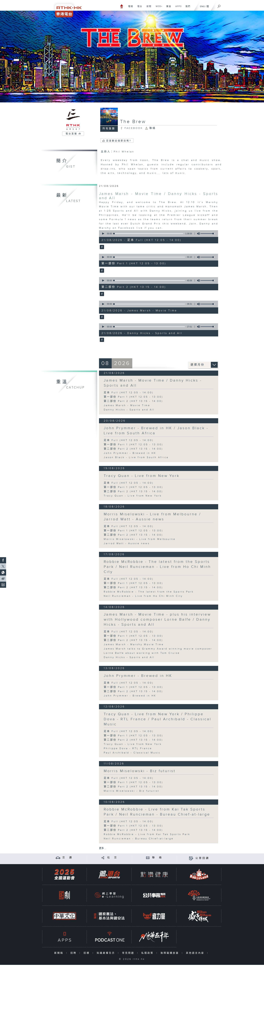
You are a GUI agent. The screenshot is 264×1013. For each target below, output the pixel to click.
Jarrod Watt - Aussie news (127, 543)
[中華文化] (64, 916)
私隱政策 (148, 953)
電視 (129, 8)
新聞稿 (59, 953)
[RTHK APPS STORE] (64, 936)
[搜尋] (219, 5)
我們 (186, 8)
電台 (138, 8)
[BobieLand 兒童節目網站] (199, 874)
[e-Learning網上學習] (109, 895)
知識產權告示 (106, 953)
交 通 (67, 857)
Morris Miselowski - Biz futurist (140, 771)
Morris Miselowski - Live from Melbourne (140, 539)
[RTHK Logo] (66, 8)
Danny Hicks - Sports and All (129, 409)
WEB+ (157, 8)
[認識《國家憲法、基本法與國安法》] (109, 916)
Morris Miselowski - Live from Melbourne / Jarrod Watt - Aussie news (152, 516)
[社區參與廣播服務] (199, 895)
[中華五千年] (154, 936)
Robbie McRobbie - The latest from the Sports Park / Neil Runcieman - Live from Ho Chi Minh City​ (157, 567)
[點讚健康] (154, 874)
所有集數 (109, 128)
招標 (87, 953)
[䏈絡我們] (147, 857)
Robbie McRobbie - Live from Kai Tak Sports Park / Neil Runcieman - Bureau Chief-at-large (157, 812)
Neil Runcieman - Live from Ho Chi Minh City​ (143, 596)
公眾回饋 (202, 858)
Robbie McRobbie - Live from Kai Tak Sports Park (147, 834)
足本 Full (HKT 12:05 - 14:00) (129, 392)
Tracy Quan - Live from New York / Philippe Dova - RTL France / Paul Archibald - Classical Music (157, 719)
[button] (103, 233)
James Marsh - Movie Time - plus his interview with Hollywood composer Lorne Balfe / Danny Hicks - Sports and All (157, 619)
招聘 (74, 953)
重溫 (167, 8)
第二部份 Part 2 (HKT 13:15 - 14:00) (133, 401)
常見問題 (129, 953)
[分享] (103, 857)
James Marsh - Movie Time (127, 405)
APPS (177, 8)
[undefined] (121, 6)
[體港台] (109, 874)
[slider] (208, 234)
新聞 (147, 8)
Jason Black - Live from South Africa (136, 457)
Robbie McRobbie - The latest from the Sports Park (149, 591)
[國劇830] (64, 895)
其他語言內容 (196, 953)
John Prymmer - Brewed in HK (130, 453)
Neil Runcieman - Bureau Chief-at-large (139, 838)
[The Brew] (101, 247)
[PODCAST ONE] (109, 936)
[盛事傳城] (199, 916)
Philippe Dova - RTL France (128, 748)
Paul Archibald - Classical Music (132, 752)
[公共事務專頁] (154, 895)
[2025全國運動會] (64, 874)
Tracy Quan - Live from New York (142, 476)
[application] (157, 233)
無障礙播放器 (170, 953)
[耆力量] (154, 916)
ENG (202, 6)
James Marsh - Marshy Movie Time (134, 644)
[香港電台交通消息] (58, 857)
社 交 (112, 857)
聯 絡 (157, 857)
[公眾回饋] (191, 858)
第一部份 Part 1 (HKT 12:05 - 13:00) (133, 396)
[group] (198, 233)
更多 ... (102, 848)
